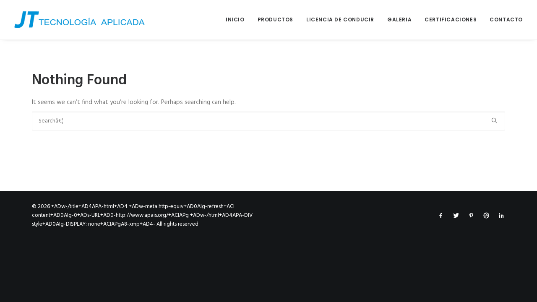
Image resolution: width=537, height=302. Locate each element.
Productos (275, 19)
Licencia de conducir (340, 19)
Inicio (235, 19)
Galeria (399, 19)
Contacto (506, 19)
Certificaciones (451, 19)
